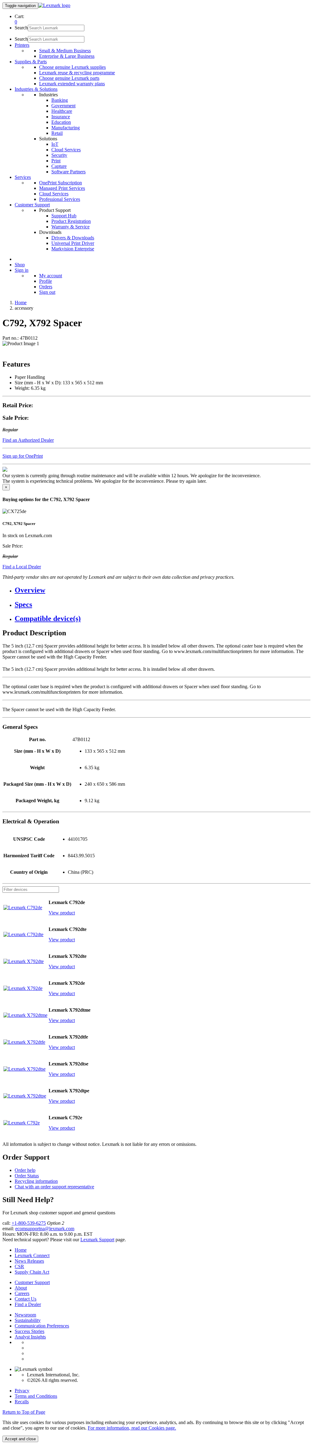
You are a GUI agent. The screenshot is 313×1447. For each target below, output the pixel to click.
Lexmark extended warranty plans (72, 83)
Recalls (22, 1401)
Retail (57, 133)
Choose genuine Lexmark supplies (72, 67)
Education (61, 122)
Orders (45, 286)
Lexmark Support (97, 1239)
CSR (19, 1266)
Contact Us (25, 1298)
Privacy (22, 1390)
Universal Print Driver (72, 243)
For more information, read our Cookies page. (132, 1427)
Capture (59, 166)
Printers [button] (22, 45)
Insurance (60, 116)
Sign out (47, 292)
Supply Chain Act (32, 1272)
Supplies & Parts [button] (31, 61)
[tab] (163, 590)
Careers (22, 1293)
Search (21, 27)
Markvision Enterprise (72, 248)
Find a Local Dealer (21, 566)
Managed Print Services (62, 188)
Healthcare (61, 111)
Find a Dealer (28, 1304)
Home (21, 302)
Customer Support (32, 1282)
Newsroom (25, 1314)
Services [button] (23, 177)
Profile (45, 281)
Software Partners (68, 171)
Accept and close (20, 1439)
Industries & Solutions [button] (36, 89)
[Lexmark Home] (54, 5)
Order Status (27, 1175)
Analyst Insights (30, 1336)
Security (59, 155)
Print (56, 160)
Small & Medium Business (65, 50)
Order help (25, 1170)
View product (62, 912)
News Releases (29, 1261)
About (21, 1287)
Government (63, 105)
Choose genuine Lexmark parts (69, 78)
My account (50, 275)
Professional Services (59, 199)
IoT (54, 144)
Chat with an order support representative (54, 1186)
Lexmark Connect (32, 1255)
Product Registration (71, 221)
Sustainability (28, 1320)
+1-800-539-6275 (29, 1223)
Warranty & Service (70, 226)
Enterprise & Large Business (66, 56)
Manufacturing (65, 127)
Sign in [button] (21, 270)
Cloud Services (66, 149)
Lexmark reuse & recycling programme (77, 72)
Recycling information (36, 1181)
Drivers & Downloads (72, 237)
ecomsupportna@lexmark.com (44, 1228)
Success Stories (29, 1331)
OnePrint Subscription (60, 182)
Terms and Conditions (36, 1396)
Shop (20, 264)
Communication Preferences (42, 1325)
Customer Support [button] (32, 204)
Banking (59, 100)
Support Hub (63, 215)
